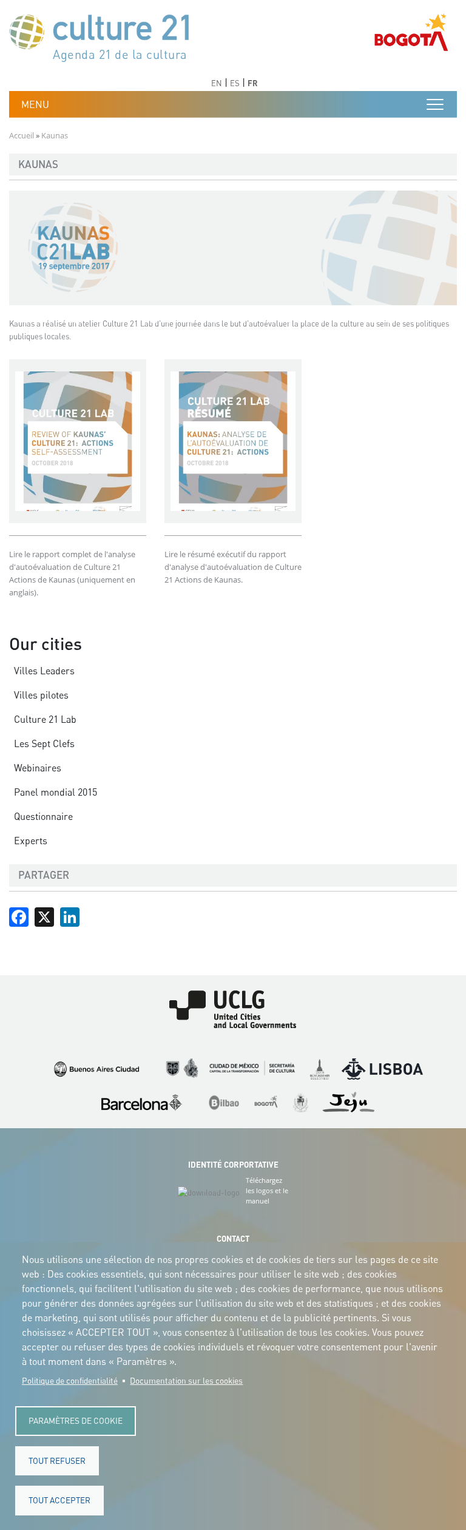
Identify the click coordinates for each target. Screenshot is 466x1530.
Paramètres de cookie (76, 1421)
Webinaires (37, 768)
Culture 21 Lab (45, 719)
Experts (30, 840)
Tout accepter (59, 1500)
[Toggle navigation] (435, 104)
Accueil (21, 135)
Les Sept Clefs (44, 743)
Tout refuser (57, 1461)
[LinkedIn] (69, 916)
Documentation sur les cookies (186, 1381)
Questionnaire (43, 816)
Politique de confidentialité (70, 1381)
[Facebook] (19, 916)
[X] (44, 916)
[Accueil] (105, 36)
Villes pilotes (41, 695)
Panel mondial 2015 (55, 792)
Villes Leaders (44, 671)
